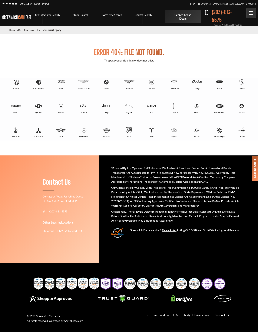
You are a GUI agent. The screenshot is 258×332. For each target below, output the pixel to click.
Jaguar (129, 112)
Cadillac (151, 88)
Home (12, 30)
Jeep (106, 112)
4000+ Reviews (41, 3)
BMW (106, 88)
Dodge (197, 88)
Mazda (242, 112)
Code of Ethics (223, 315)
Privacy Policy (202, 315)
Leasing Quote (254, 168)
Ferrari (242, 88)
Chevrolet (174, 88)
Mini (61, 136)
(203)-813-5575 (222, 16)
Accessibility (183, 315)
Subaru (197, 136)
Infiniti (84, 112)
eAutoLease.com (73, 321)
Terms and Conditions (159, 315)
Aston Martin (84, 88)
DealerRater (169, 230)
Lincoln (174, 112)
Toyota (174, 136)
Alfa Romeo (38, 88)
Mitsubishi (38, 136)
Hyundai (39, 112)
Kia (151, 112)
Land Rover (219, 112)
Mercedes (83, 136)
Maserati (16, 136)
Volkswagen (219, 136)
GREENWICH (16, 17)
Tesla (151, 136)
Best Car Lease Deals (30, 30)
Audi (61, 88)
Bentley (129, 88)
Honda (61, 112)
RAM (129, 136)
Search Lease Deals (183, 16)
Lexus (196, 112)
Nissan (106, 136)
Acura (16, 88)
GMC (15, 112)
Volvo (242, 136)
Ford (219, 88)
